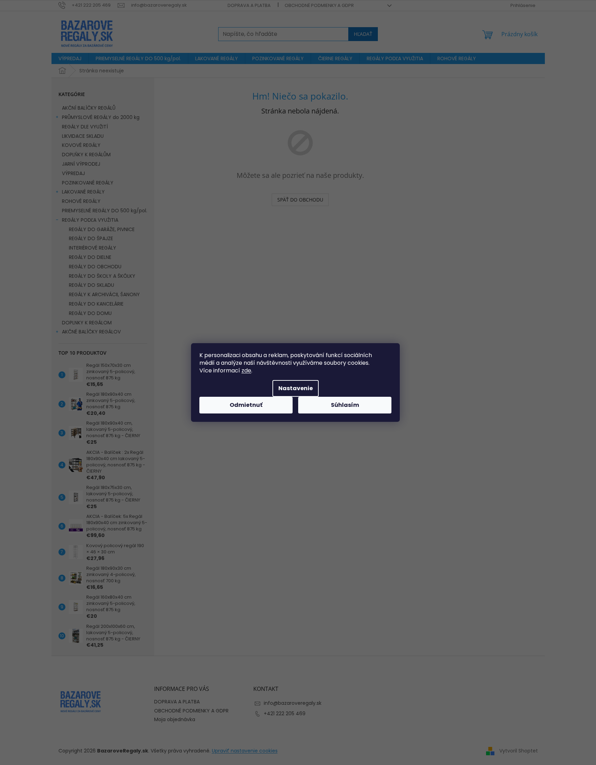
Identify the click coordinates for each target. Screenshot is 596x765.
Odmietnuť (246, 405)
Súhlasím (345, 405)
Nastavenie (295, 388)
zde (246, 370)
